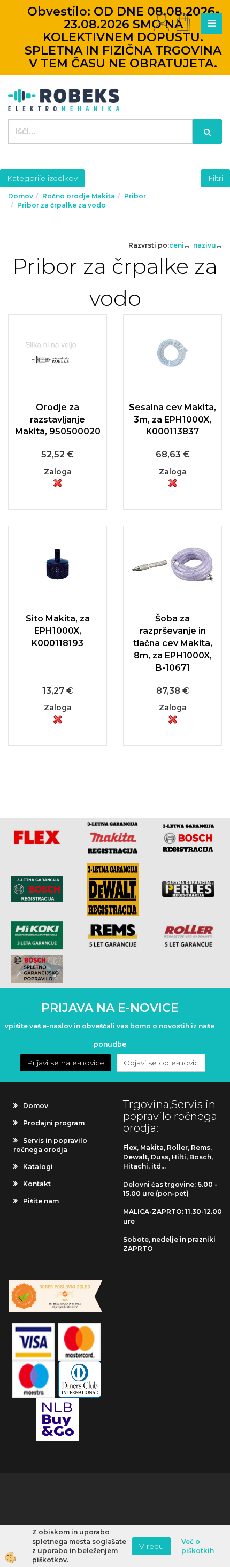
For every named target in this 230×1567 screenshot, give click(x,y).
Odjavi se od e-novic (161, 1062)
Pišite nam (41, 1201)
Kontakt (37, 1184)
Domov (20, 196)
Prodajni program (54, 1123)
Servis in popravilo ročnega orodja (50, 1145)
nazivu (204, 245)
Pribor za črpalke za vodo (61, 205)
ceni (176, 245)
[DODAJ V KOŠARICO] (57, 410)
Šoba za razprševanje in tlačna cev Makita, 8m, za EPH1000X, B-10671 (172, 642)
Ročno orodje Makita (78, 196)
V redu (151, 1546)
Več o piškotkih (197, 1546)
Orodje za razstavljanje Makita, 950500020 (58, 419)
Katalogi (38, 1167)
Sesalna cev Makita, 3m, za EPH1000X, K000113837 (172, 419)
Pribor (135, 196)
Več (57, 383)
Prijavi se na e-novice (65, 1062)
